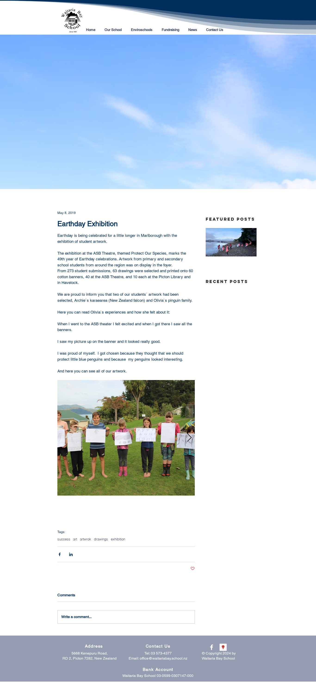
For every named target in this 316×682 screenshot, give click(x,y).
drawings (101, 539)
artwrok (85, 539)
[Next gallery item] (189, 437)
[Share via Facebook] (59, 554)
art (75, 539)
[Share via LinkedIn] (71, 554)
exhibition (118, 539)
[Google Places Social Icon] (223, 647)
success (63, 539)
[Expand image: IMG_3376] (126, 438)
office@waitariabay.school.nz (163, 658)
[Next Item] (249, 242)
